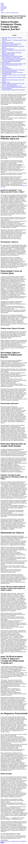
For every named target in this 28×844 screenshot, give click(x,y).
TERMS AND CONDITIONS (18, 841)
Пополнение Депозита (8, 48)
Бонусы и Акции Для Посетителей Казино (13, 70)
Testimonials (4, 7)
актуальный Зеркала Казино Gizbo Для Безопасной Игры (12, 73)
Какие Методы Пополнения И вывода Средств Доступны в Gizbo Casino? (12, 57)
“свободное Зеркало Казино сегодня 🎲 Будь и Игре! (14, 75)
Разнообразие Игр (7, 68)
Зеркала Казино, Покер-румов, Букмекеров (13, 89)
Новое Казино (5, 62)
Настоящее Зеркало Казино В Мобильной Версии (13, 47)
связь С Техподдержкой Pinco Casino (11, 86)
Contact (2, 9)
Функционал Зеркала (7, 42)
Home (2, 3)
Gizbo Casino (5, 67)
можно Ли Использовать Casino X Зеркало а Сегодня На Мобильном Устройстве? (13, 59)
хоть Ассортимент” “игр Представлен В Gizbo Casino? (14, 40)
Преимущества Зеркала (8, 55)
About (2, 4)
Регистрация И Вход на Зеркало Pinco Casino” (14, 63)
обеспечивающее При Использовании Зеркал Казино (14, 78)
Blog (2, 10)
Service (2, 5)
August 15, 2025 (5, 12)
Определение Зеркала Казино (10, 45)
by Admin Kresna (14, 12)
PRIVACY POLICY (6, 841)
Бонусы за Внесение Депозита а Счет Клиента (12, 65)
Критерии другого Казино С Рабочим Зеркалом (12, 38)
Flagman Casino (6, 82)
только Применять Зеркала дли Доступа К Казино (13, 80)
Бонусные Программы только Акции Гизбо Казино (13, 50)
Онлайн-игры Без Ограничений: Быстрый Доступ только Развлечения (13, 84)
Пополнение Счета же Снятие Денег (11, 44)
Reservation (3, 8)
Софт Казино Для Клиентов (9, 71)
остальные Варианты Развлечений (11, 61)
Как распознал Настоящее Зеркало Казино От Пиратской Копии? (14, 88)
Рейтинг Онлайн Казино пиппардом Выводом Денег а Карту (11, 53)
